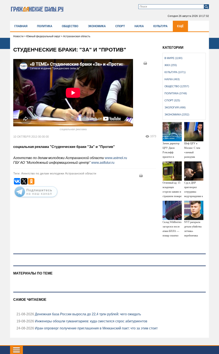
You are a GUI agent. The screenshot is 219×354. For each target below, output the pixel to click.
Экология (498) (175, 107)
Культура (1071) (175, 72)
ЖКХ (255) (170, 65)
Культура (160, 26)
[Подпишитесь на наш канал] (36, 197)
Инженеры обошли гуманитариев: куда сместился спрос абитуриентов (90, 321)
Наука (139, 26)
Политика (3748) (175, 93)
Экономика (97, 26)
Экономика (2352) (176, 114)
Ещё (180, 26)
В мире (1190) (173, 58)
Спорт (120, 26)
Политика (44, 26)
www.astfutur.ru (102, 162)
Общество (70, 26)
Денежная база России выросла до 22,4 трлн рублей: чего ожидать (87, 314)
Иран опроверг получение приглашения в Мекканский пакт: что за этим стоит (96, 328)
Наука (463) (172, 79)
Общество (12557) (176, 86)
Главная (20, 26)
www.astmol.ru (116, 158)
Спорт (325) (172, 100)
